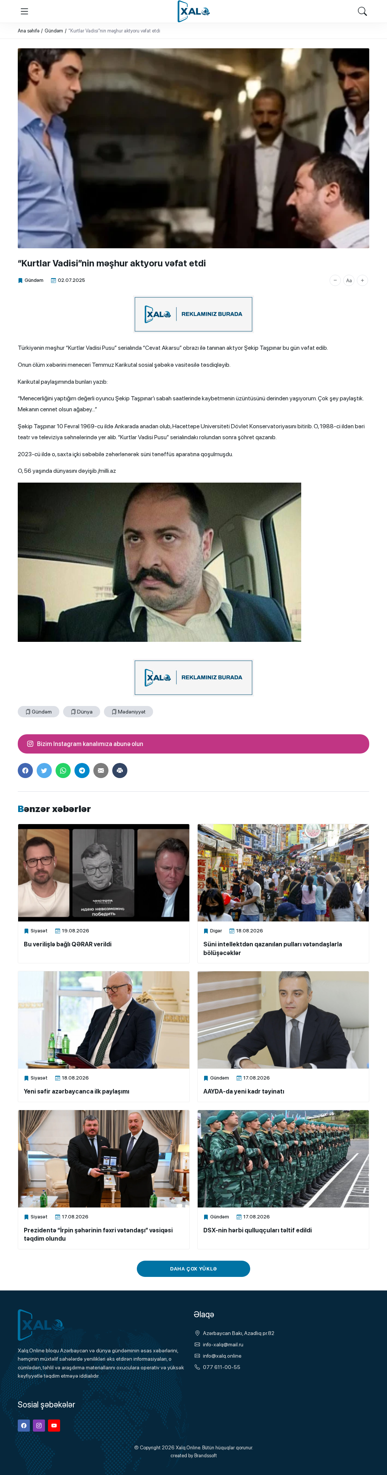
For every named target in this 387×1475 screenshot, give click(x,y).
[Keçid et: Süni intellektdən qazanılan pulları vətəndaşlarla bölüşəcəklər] (283, 872)
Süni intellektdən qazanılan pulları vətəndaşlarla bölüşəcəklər (272, 948)
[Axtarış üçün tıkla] (362, 11)
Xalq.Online (188, 1447)
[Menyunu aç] (24, 11)
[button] (335, 280)
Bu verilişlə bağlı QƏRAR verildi (67, 944)
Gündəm (34, 280)
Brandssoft (205, 1455)
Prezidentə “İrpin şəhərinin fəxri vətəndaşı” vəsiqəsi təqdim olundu (98, 1234)
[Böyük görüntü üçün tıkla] (193, 148)
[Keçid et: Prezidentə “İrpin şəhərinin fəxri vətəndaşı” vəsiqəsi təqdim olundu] (103, 1158)
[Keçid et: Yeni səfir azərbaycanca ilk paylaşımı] (103, 1020)
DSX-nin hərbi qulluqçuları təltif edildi (257, 1230)
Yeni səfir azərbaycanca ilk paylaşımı (76, 1091)
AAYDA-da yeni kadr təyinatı (243, 1091)
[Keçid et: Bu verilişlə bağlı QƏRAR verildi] (103, 872)
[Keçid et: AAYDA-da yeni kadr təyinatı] (283, 1020)
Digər (216, 931)
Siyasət (39, 931)
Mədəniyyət (132, 712)
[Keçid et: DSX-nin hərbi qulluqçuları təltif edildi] (283, 1158)
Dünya (85, 712)
